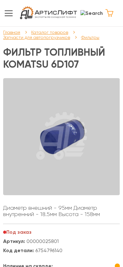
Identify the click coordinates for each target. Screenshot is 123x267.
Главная (11, 32)
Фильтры (90, 37)
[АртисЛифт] (49, 13)
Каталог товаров (49, 32)
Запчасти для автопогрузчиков (36, 37)
